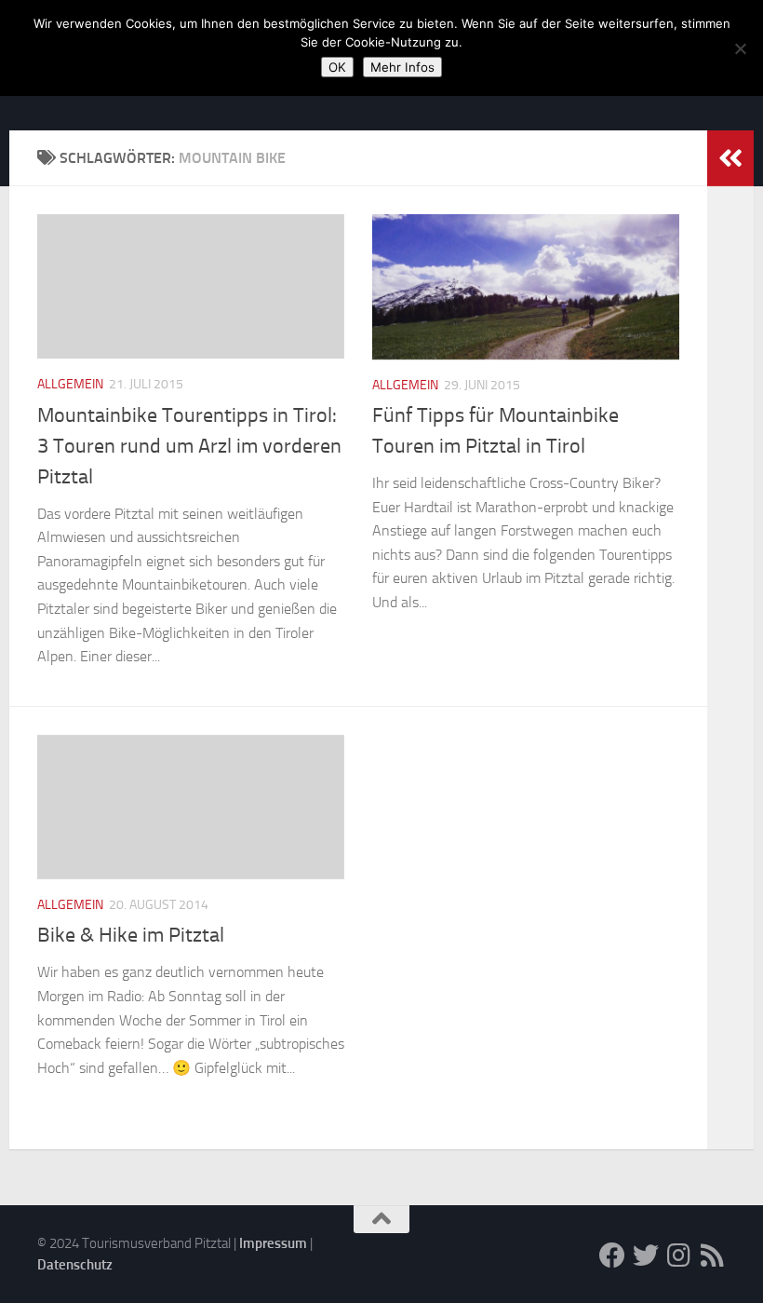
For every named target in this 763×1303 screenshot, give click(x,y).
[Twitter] (646, 1255)
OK (337, 67)
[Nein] (739, 48)
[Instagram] (679, 1255)
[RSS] (713, 1255)
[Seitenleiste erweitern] (730, 158)
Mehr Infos (402, 67)
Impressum (273, 1243)
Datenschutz (75, 1264)
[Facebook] (612, 1255)
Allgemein (70, 384)
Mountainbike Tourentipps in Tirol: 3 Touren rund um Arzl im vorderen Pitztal (189, 446)
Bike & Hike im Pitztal (130, 935)
